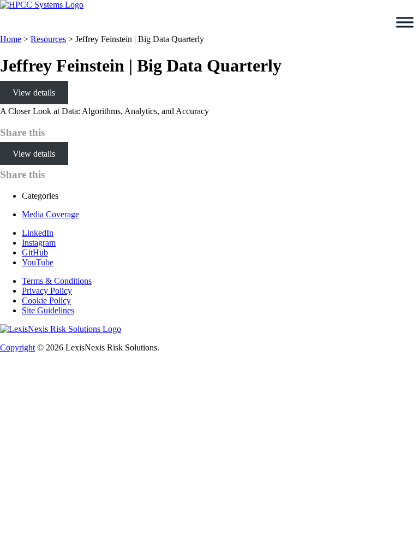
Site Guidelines (48, 310)
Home (10, 39)
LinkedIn (37, 232)
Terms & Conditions (57, 281)
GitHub (35, 252)
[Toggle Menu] (405, 22)
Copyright (17, 347)
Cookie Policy (46, 300)
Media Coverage (50, 214)
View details (34, 92)
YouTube (37, 262)
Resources (48, 39)
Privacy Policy (47, 290)
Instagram (39, 242)
